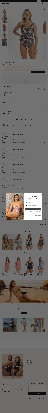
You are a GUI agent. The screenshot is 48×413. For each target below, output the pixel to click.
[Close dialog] (41, 194)
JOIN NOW (33, 208)
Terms (36, 215)
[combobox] (27, 205)
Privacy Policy (39, 215)
